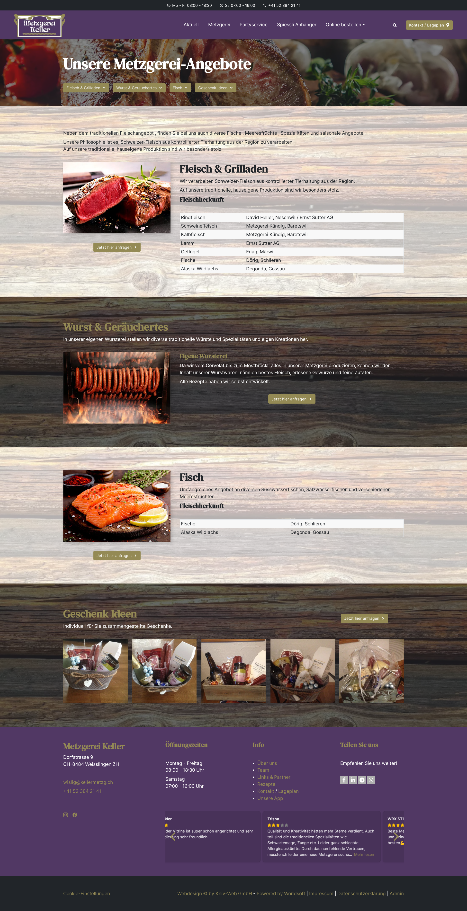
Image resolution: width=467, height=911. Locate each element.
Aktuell (191, 24)
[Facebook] (74, 814)
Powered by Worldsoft (281, 893)
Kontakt (265, 791)
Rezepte (266, 784)
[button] (344, 780)
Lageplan (288, 791)
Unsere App (270, 798)
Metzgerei (219, 24)
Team (263, 770)
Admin (397, 893)
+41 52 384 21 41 (284, 5)
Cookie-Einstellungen (86, 893)
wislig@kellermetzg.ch (88, 782)
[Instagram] (65, 814)
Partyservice (254, 24)
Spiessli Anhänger (296, 24)
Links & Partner (273, 777)
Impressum (321, 893)
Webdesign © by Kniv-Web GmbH (214, 893)
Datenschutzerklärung (361, 893)
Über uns (267, 763)
